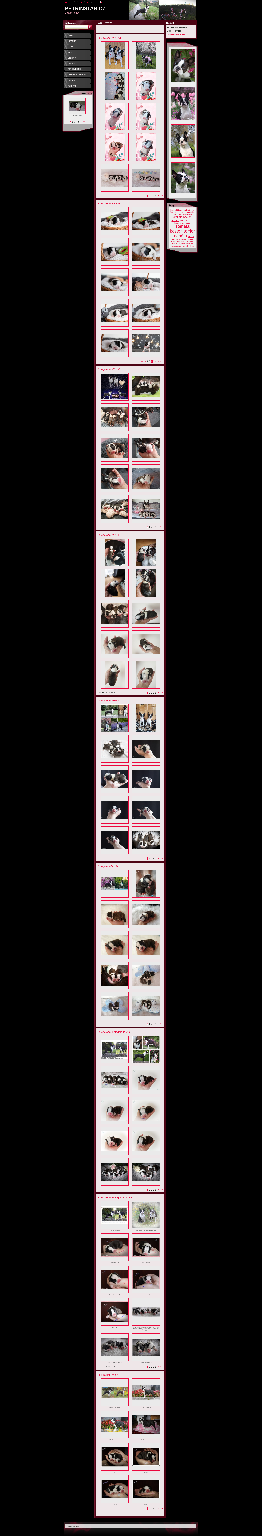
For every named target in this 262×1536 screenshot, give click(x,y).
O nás (70, 47)
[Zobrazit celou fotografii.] (115, 56)
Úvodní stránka (73, 2)
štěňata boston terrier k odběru (182, 231)
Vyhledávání (70, 23)
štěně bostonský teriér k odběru (182, 246)
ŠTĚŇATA (72, 58)
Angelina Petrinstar (185, 244)
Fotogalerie (74, 69)
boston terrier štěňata (182, 223)
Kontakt (72, 86)
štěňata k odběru (186, 220)
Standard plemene (77, 75)
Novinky (72, 41)
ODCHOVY (72, 63)
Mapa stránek (94, 2)
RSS (104, 2)
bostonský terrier (176, 210)
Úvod (100, 23)
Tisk (84, 2)
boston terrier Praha (184, 214)
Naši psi (72, 52)
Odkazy (71, 80)
